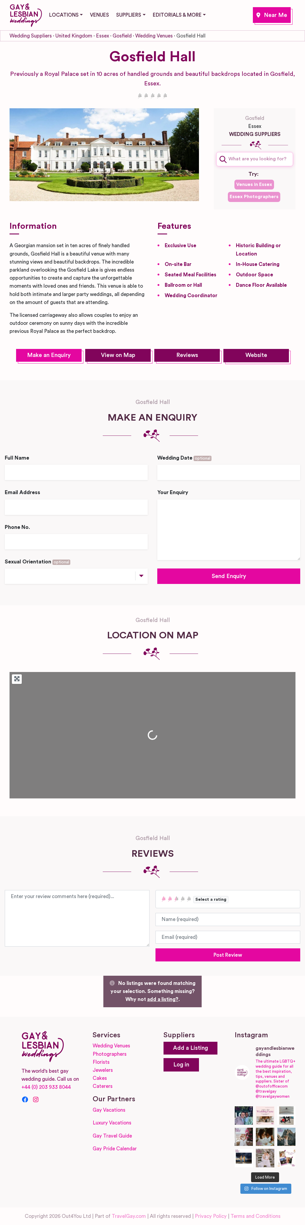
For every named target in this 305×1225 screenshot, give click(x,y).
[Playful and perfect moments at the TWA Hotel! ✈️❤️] (286, 1115)
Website (256, 355)
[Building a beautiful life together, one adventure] (286, 1137)
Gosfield (272, 15)
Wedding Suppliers (31, 35)
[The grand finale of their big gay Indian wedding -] (244, 1158)
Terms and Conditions (256, 1216)
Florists (101, 1062)
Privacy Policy (211, 1216)
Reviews (187, 355)
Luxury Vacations (112, 1122)
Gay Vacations (109, 1110)
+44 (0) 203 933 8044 (46, 1087)
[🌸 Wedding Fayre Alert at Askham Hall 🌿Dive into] (265, 1115)
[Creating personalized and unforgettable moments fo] (265, 1137)
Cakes (100, 1078)
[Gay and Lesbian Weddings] (26, 14)
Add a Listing (190, 1048)
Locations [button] (64, 15)
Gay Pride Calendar (115, 1148)
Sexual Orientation (37, 561)
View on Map (118, 355)
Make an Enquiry (49, 355)
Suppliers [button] (128, 15)
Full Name (17, 457)
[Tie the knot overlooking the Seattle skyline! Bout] (286, 1158)
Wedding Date (183, 457)
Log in (181, 1065)
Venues (99, 15)
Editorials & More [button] (177, 15)
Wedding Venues (154, 35)
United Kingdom (73, 35)
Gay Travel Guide (112, 1135)
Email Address (22, 492)
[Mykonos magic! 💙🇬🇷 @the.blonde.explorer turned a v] (244, 1137)
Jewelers (103, 1070)
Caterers (103, 1086)
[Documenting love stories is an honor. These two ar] (244, 1115)
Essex (102, 35)
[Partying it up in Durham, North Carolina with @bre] (265, 1158)
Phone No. (17, 527)
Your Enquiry (172, 492)
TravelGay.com (129, 1216)
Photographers (110, 1054)
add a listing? (162, 999)
